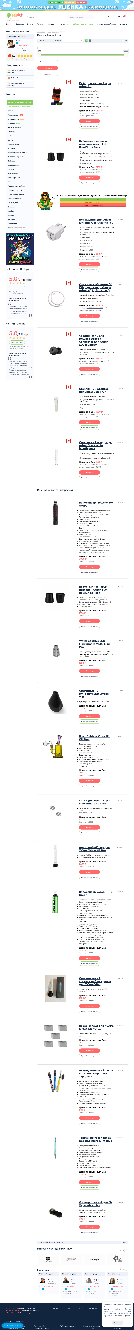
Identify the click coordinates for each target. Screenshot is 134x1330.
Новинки (14, 123)
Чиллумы (11, 219)
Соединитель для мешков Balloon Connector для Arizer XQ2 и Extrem (93, 340)
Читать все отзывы (17, 288)
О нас (8, 24)
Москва (32, 17)
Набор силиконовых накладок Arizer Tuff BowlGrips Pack (93, 144)
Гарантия (40, 24)
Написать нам (13, 1325)
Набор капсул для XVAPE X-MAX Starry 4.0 (96, 1027)
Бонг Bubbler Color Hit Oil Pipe (94, 738)
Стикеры (11, 207)
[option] (93, 202)
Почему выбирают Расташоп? (15, 84)
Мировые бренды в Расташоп (55, 1248)
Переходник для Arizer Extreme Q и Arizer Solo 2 (96, 221)
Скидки (51, 24)
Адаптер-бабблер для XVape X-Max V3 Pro (94, 849)
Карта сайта (93, 1308)
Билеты (11, 169)
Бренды (11, 111)
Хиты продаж (15, 119)
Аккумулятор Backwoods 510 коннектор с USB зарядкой (96, 1073)
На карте (68, 1293)
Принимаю (117, 1323)
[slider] (39, 54)
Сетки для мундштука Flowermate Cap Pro (94, 802)
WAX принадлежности (17, 182)
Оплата (30, 24)
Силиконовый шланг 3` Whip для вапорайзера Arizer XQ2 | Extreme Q (95, 287)
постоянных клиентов (95, 113)
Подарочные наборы (16, 186)
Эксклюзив (12, 224)
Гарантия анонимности (84, 24)
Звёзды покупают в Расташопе (16, 71)
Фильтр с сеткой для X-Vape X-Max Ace (95, 1204)
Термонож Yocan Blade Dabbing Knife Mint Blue (95, 1139)
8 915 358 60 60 (12, 1313)
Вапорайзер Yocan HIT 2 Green (95, 893)
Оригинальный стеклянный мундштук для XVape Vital (95, 981)
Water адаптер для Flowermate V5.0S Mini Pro (94, 643)
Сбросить (47, 74)
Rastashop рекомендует (18, 102)
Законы (55, 1308)
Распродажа (15, 115)
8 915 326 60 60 (12, 1308)
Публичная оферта (67, 1326)
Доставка (20, 24)
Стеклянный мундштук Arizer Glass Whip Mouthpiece (95, 445)
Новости (80, 1308)
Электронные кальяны (17, 228)
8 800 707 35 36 (12, 1311)
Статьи (67, 1308)
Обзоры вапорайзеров (106, 24)
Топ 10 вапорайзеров (92, 199)
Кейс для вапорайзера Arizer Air (95, 85)
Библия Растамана (18, 78)
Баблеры (11, 161)
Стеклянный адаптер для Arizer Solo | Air (94, 390)
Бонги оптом (62, 24)
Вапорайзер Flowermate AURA (96, 504)
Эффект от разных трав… (92, 205)
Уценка (11, 215)
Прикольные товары (16, 194)
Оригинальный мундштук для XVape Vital (94, 693)
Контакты (123, 24)
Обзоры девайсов (92, 202)
